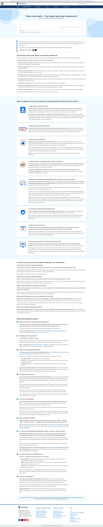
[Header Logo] (21, 4)
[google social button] (25, 520)
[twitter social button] (22, 520)
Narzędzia (37, 6)
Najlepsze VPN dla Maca (41, 514)
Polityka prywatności (74, 514)
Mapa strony (72, 517)
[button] (2, 4)
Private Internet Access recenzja (59, 515)
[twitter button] (35, 50)
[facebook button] (33, 50)
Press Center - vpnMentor (75, 518)
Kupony (46, 6)
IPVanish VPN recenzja (57, 517)
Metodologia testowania (74, 521)
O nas (71, 510)
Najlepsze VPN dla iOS (40, 515)
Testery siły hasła (49, 403)
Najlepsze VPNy (26, 6)
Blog (18, 6)
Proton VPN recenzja (57, 514)
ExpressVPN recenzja (57, 510)
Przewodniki (65, 6)
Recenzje (56, 6)
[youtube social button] (27, 520)
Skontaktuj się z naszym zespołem (77, 512)
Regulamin (72, 515)
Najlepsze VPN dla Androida (41, 517)
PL (85, 3)
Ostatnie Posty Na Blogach (41, 510)
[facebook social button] (19, 520)
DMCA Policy (72, 520)
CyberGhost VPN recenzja (58, 512)
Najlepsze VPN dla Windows (41, 512)
